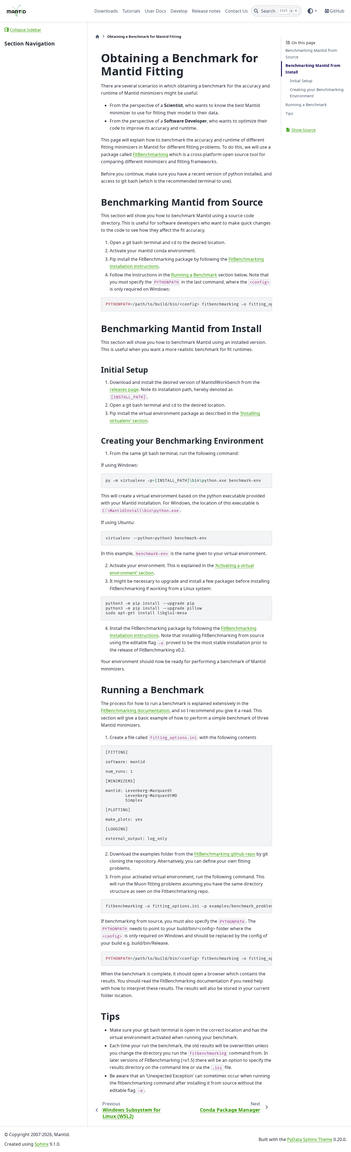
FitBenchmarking (150, 154)
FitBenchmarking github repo (224, 854)
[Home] (97, 36)
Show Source (303, 129)
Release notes (206, 11)
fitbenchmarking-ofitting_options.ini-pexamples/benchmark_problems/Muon (189, 906)
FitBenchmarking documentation (135, 710)
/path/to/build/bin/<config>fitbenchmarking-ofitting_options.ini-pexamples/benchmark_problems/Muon (189, 304)
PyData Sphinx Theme (309, 1139)
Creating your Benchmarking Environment (317, 93)
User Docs (155, 11)
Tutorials (131, 11)
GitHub (337, 11)
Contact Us (236, 11)
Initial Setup (301, 80)
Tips (289, 113)
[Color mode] (312, 11)
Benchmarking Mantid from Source (311, 54)
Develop (179, 11)
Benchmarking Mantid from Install (312, 69)
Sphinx (42, 1144)
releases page (124, 389)
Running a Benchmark (306, 104)
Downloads (106, 11)
